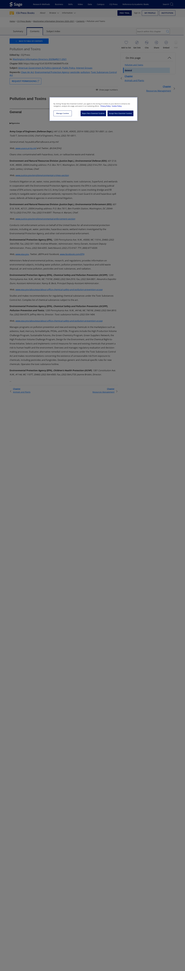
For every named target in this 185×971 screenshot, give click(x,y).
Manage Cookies (62, 113)
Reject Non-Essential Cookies (93, 113)
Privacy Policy (105, 106)
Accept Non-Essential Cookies (120, 113)
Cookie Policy (117, 106)
